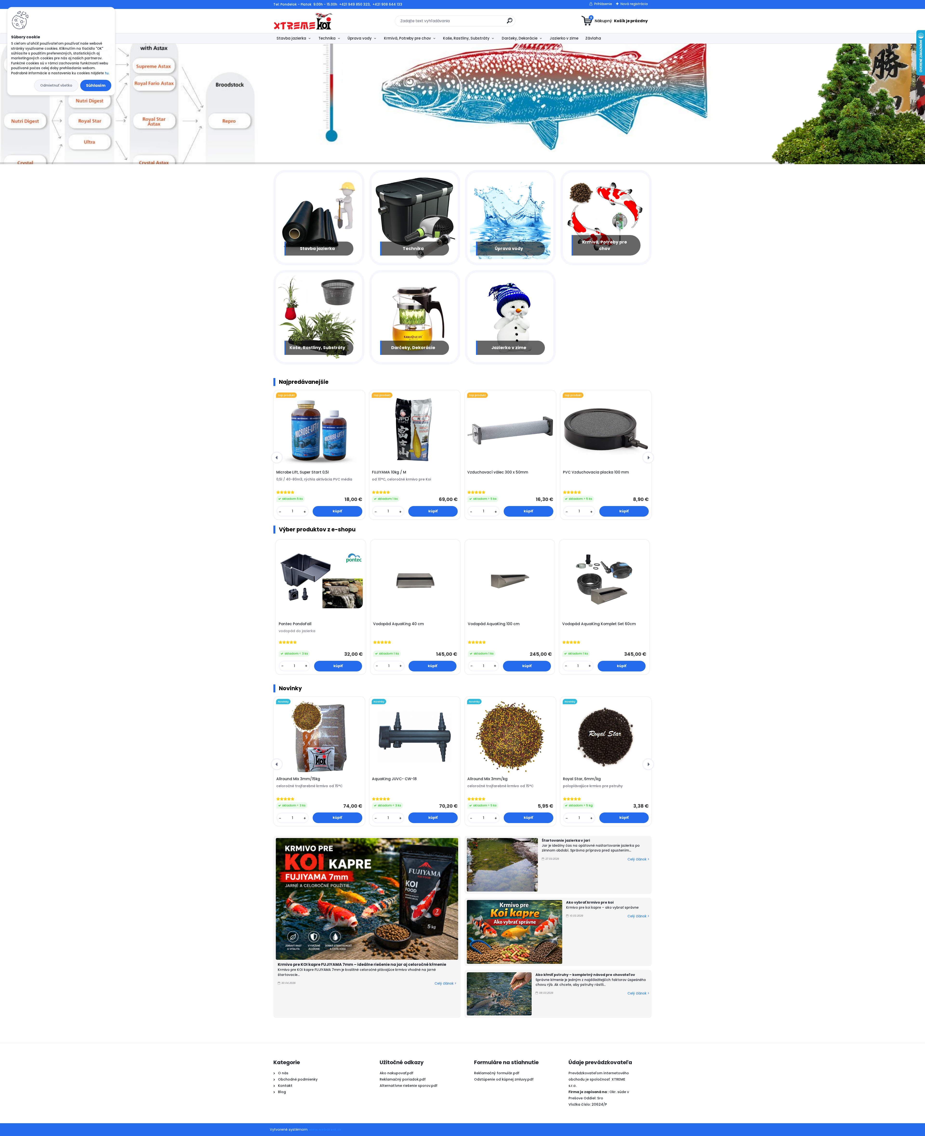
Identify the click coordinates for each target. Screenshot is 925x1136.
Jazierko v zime (564, 38)
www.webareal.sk (325, 1129)
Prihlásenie (603, 3)
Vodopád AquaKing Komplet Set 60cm (599, 624)
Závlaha (593, 38)
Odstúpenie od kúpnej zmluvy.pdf (504, 1079)
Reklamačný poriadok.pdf (403, 1079)
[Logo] (302, 21)
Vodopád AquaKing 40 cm (398, 624)
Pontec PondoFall (295, 624)
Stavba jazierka (291, 38)
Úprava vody (360, 38)
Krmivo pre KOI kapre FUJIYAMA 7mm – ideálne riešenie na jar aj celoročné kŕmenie (362, 964)
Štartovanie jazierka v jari (566, 840)
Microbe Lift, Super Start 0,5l (302, 472)
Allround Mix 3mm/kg (487, 779)
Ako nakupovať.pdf (396, 1073)
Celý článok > (445, 983)
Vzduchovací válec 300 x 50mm (497, 472)
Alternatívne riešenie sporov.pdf (408, 1085)
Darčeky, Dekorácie (519, 38)
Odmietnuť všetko (56, 85)
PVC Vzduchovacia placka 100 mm (596, 472)
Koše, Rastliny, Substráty (466, 38)
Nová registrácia (634, 3)
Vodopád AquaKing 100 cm (494, 624)
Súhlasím (96, 85)
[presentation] (277, 458)
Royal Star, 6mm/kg (582, 779)
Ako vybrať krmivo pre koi (590, 902)
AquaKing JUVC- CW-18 (394, 779)
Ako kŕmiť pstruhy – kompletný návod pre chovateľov (585, 974)
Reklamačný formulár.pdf (496, 1073)
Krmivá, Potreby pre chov (407, 38)
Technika (327, 38)
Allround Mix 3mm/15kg (298, 779)
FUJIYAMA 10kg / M (389, 472)
